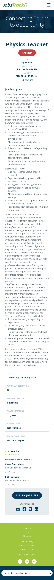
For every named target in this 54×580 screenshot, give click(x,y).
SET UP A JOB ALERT (27, 495)
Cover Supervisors (14, 464)
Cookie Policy (27, 549)
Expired (27, 52)
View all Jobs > (12, 454)
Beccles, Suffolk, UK (27, 69)
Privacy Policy (27, 541)
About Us (27, 528)
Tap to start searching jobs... (16, 573)
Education (12, 402)
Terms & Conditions (27, 545)
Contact (27, 532)
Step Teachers (27, 62)
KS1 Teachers (12, 476)
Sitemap (27, 536)
